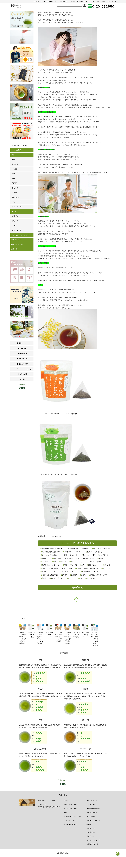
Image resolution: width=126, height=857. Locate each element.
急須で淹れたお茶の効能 (101, 548)
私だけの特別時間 (89, 555)
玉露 (72, 561)
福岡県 (52, 578)
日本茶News (91, 832)
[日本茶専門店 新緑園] (15, 5)
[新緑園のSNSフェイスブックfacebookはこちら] (22, 388)
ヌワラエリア (63, 571)
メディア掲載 (91, 816)
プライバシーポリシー (71, 820)
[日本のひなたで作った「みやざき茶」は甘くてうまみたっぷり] (21, 54)
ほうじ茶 (81, 561)
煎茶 (55, 561)
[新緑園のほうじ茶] (78, 737)
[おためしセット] (21, 111)
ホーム (66, 800)
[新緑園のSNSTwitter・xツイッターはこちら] (20, 388)
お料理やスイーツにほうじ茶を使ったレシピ (80, 558)
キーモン (75, 571)
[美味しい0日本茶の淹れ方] (21, 329)
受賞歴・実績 (91, 836)
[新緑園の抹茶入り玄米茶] (33, 766)
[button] (110, 1)
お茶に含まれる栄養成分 (50, 575)
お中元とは (57, 558)
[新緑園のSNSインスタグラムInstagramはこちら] (24, 388)
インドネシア (90, 578)
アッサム (45, 571)
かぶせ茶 (74, 565)
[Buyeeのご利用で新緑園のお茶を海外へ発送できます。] (21, 294)
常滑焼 (100, 558)
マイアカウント (92, 800)
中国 (81, 578)
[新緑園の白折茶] (78, 708)
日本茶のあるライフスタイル (73, 552)
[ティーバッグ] (21, 37)
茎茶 (43, 568)
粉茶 (63, 568)
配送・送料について (70, 808)
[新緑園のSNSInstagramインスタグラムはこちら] (65, 784)
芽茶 (65, 565)
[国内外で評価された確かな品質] (21, 19)
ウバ (53, 571)
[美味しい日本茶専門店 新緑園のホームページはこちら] (21, 312)
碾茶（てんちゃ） (94, 565)
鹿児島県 (74, 575)
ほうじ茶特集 (103, 555)
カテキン (97, 571)
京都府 (44, 578)
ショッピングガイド (93, 840)
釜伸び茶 (107, 565)
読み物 (22, 379)
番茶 (71, 568)
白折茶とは (46, 558)
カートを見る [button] (91, 804)
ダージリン (106, 568)
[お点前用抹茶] (21, 92)
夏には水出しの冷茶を (94, 552)
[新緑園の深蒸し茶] (78, 677)
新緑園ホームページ (93, 820)
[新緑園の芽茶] (33, 737)
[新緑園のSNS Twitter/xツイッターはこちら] (61, 784)
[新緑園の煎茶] (33, 677)
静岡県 (64, 575)
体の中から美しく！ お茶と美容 (79, 548)
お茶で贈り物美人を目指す (51, 552)
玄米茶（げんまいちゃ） (96, 561)
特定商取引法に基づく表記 (73, 816)
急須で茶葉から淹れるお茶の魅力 (53, 548)
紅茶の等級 (86, 571)
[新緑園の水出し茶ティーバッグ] (78, 766)
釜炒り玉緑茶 (53, 568)
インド (61, 578)
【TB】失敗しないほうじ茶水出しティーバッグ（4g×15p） (58, 413)
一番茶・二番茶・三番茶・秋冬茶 (87, 568)
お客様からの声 (92, 812)
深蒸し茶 (63, 561)
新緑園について (92, 828)
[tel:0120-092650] (101, 6)
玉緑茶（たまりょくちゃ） (51, 565)
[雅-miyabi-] (21, 73)
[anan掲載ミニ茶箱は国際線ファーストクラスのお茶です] (21, 130)
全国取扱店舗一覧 (92, 844)
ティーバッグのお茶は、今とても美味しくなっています (60, 555)
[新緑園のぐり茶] (33, 706)
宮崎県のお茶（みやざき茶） (99, 575)
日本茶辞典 (46, 561)
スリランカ (71, 578)
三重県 (83, 575)
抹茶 (82, 565)
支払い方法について (70, 804)
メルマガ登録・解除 (70, 824)
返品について (68, 812)
